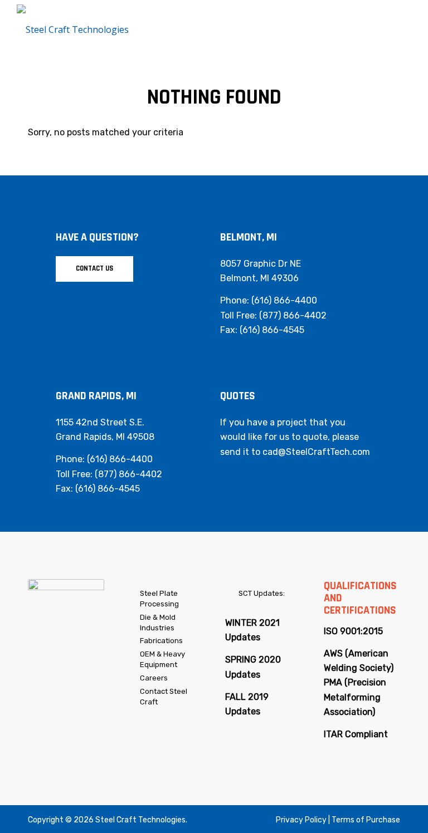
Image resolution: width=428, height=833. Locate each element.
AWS (333, 653)
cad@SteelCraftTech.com (316, 452)
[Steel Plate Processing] (133, 594)
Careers (154, 678)
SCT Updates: (262, 593)
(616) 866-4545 (272, 330)
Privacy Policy (301, 820)
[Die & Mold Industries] (133, 617)
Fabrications (161, 640)
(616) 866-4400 (284, 300)
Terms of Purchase (366, 820)
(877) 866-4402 (293, 315)
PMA (333, 682)
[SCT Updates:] (231, 594)
